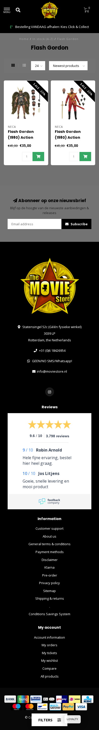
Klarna (49, 567)
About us (49, 536)
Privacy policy (49, 583)
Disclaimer (50, 559)
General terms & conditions (49, 544)
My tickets (49, 653)
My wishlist (49, 660)
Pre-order (49, 575)
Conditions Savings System (49, 614)
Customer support (49, 528)
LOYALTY (72, 719)
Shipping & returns (49, 598)
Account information (49, 637)
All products (50, 676)
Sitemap (49, 590)
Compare (49, 668)
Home (24, 39)
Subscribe (79, 224)
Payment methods (50, 552)
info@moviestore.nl (52, 371)
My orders (49, 645)
